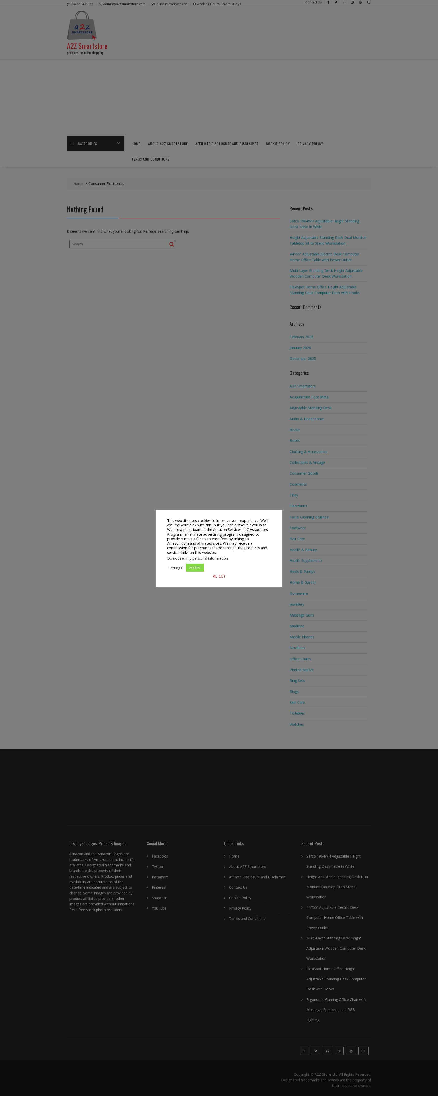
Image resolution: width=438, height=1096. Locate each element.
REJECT (219, 576)
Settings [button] (175, 568)
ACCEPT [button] (195, 567)
